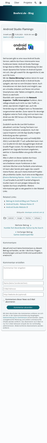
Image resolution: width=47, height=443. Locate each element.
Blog (7, 2)
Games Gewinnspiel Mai (23, 234)
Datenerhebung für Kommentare (15, 317)
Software (37, 218)
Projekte (28, 2)
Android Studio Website (17, 207)
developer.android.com (34, 212)
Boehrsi (6, 37)
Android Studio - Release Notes (20, 204)
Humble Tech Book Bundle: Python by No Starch (23, 228)
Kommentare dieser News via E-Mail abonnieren (20, 300)
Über (16, 2)
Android (11, 218)
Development (19, 37)
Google (19, 218)
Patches (28, 218)
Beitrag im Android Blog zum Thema (22, 201)
